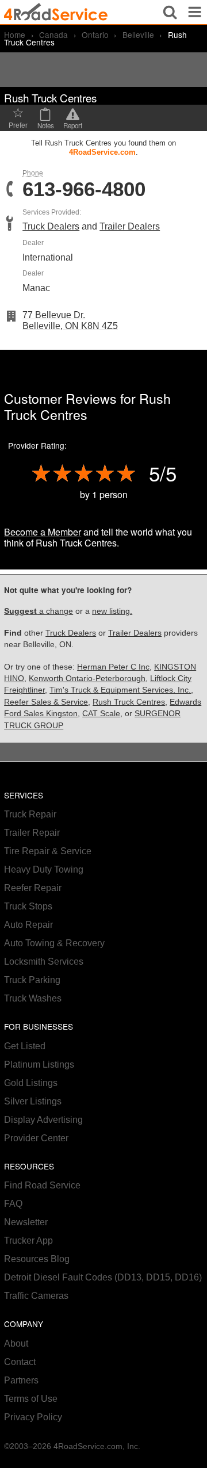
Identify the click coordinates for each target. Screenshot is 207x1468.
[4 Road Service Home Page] (56, 12)
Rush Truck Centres (129, 702)
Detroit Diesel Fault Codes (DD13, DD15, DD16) (103, 1277)
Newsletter (26, 1222)
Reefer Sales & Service (46, 702)
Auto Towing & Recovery (54, 943)
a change (38, 611)
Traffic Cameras (36, 1296)
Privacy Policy (33, 1417)
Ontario (95, 34)
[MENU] (194, 12)
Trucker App (28, 1240)
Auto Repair (28, 925)
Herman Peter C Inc (113, 667)
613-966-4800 (83, 189)
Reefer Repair (33, 888)
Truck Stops (28, 906)
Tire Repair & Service (47, 851)
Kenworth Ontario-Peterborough (87, 678)
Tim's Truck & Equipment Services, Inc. (120, 690)
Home (14, 34)
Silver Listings (33, 1101)
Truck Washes (33, 998)
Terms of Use (30, 1399)
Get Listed (24, 1046)
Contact (20, 1362)
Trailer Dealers (129, 226)
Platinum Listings (39, 1064)
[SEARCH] (170, 12)
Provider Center (36, 1138)
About (16, 1343)
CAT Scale (101, 713)
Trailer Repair (32, 833)
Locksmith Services (43, 961)
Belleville (138, 34)
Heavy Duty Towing (43, 869)
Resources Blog (37, 1259)
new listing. (112, 611)
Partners (21, 1380)
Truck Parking (32, 980)
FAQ (13, 1204)
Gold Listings (30, 1083)
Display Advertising (43, 1120)
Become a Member (42, 531)
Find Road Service (42, 1185)
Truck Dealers (50, 226)
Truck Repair (30, 814)
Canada (53, 34)
